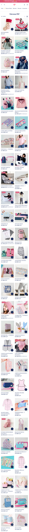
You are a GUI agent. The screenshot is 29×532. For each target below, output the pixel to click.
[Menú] (1, 4)
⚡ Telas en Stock (8, 8)
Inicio (2, 8)
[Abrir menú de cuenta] (24, 4)
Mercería (19, 8)
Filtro (4, 16)
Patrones (15, 8)
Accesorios (24, 8)
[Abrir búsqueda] (4, 4)
